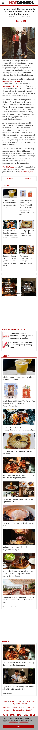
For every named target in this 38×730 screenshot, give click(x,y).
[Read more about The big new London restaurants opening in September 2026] (26, 249)
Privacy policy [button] (24, 722)
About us (6, 707)
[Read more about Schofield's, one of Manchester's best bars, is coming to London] (10, 194)
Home (5, 701)
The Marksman (8, 167)
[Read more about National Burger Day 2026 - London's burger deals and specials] (19, 537)
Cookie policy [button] (13, 722)
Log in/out (30, 710)
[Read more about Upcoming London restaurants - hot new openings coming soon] (6, 344)
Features (19, 701)
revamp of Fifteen (10, 86)
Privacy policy (18, 710)
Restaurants (29, 701)
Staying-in (16, 703)
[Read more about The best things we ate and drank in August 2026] (19, 513)
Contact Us (16, 707)
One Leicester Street (11, 81)
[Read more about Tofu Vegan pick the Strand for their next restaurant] (26, 224)
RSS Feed (26, 707)
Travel (24, 703)
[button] (13, 21)
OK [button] (18, 726)
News (12, 701)
